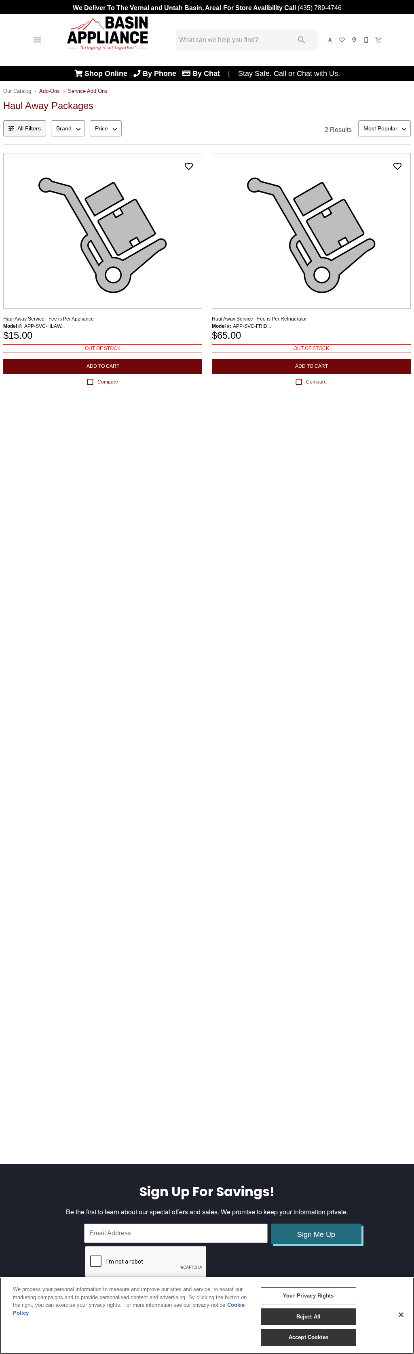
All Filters (29, 128)
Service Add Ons (88, 91)
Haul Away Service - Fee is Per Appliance (48, 319)
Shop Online (107, 73)
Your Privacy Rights (308, 1296)
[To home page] (107, 40)
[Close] (401, 1315)
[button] (37, 40)
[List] (342, 40)
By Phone (161, 73)
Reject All (308, 1317)
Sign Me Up (316, 1233)
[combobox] (68, 128)
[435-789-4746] (366, 40)
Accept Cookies (308, 1337)
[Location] (354, 40)
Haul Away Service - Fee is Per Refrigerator (259, 319)
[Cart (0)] (379, 40)
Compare (107, 382)
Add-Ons (49, 91)
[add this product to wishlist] (189, 166)
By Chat (206, 73)
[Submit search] (302, 40)
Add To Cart (103, 366)
